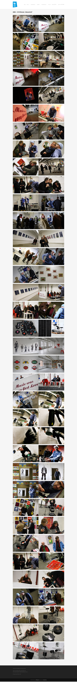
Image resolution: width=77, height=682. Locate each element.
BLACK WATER (54, 4)
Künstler (38, 4)
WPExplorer (37, 679)
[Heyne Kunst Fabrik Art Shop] (16, 6)
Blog (24, 4)
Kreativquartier (44, 4)
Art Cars (49, 4)
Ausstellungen (33, 4)
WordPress (45, 679)
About (28, 4)
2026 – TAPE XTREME (61, 4)
